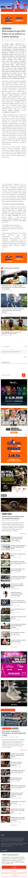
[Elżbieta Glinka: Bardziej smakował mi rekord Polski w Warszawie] (5, 769)
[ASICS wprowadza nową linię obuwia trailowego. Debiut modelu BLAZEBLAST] (5, 623)
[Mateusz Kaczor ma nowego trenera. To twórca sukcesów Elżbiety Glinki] (5, 785)
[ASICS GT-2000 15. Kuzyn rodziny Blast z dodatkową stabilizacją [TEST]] (5, 560)
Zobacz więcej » (14, 647)
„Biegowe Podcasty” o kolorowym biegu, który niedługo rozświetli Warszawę (18, 755)
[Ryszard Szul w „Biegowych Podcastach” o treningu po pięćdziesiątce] (5, 761)
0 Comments (20, 39)
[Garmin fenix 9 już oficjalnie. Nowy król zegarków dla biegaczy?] (14, 498)
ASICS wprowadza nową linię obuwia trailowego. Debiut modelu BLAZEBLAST (18, 626)
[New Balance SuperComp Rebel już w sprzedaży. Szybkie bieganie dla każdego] (5, 545)
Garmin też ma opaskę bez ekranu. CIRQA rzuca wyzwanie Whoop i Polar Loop (18, 602)
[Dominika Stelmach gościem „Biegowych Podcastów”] (5, 777)
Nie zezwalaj (14, 875)
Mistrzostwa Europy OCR (20, 40)
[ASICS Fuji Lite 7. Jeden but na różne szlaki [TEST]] (5, 616)
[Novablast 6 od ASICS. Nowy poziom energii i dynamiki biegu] (5, 639)
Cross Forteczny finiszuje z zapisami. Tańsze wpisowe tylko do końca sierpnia (13, 310)
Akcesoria (5, 513)
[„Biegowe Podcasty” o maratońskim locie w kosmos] (5, 800)
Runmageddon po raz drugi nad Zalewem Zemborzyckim (11, 332)
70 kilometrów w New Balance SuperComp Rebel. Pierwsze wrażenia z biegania (17, 539)
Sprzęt (4, 495)
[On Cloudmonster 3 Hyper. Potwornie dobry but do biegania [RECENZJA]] (5, 575)
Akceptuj (14, 867)
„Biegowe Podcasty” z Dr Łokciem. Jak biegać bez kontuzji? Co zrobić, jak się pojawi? (18, 819)
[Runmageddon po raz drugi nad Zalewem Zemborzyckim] (14, 317)
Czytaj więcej (23, 533)
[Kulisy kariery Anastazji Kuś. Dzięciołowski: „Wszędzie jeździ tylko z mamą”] (14, 713)
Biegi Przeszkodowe (7, 28)
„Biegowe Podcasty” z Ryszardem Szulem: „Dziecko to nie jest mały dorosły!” (18, 811)
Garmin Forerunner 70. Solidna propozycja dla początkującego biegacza (17, 586)
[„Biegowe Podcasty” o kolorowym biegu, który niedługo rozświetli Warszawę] (5, 753)
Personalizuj (14, 871)
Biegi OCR (4, 40)
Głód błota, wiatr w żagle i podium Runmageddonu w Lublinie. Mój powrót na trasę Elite (14, 287)
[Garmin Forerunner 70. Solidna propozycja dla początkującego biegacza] (5, 583)
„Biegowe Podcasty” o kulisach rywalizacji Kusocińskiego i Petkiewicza (17, 795)
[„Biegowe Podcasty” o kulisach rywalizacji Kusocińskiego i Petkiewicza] (5, 792)
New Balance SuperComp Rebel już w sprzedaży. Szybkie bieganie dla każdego (18, 547)
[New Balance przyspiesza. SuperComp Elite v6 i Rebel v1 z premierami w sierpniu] (5, 591)
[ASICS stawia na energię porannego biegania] (5, 553)
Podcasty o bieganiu (8, 710)
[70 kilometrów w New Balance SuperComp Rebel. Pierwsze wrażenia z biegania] (5, 536)
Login (25, 346)
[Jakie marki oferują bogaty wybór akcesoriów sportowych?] (5, 568)
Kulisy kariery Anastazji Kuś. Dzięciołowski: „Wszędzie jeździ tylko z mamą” (14, 733)
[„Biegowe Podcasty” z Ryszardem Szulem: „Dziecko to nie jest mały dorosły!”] (5, 808)
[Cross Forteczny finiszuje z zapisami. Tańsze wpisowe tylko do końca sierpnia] (14, 294)
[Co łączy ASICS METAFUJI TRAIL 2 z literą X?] (5, 608)
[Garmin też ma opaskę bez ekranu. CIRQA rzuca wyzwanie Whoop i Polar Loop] (5, 600)
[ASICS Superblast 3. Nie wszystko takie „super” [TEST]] (5, 632)
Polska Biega (15, 728)
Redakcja (14, 39)
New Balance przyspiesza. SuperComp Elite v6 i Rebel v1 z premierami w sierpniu (17, 594)
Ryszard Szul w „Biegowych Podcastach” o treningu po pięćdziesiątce (16, 764)
